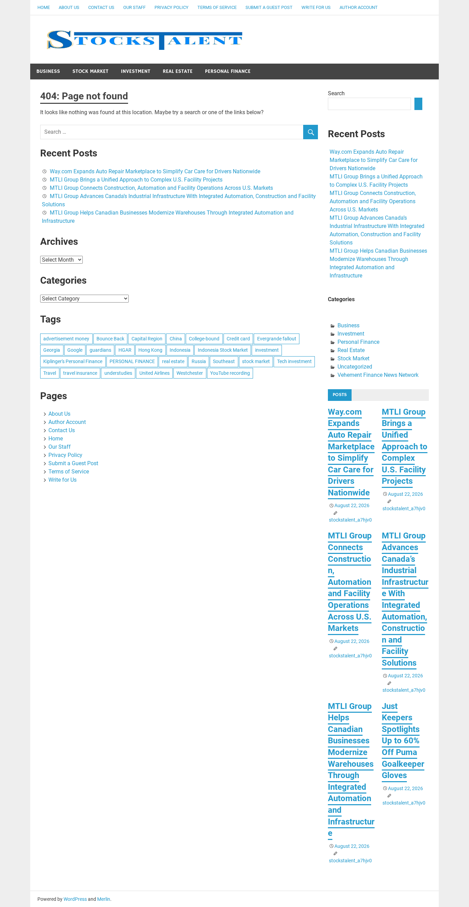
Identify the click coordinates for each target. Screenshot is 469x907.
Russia (199, 361)
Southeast (224, 361)
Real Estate (178, 71)
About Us (69, 7)
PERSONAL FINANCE (132, 361)
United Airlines (154, 373)
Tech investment (294, 361)
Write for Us (316, 7)
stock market (256, 361)
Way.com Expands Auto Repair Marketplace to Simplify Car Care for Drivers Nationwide (155, 171)
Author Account (359, 7)
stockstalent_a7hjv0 (350, 520)
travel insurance (80, 373)
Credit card (238, 338)
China (176, 338)
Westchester (189, 373)
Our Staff (134, 7)
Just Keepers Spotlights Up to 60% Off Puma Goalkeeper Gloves (403, 740)
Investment (135, 71)
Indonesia (180, 350)
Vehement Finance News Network (378, 375)
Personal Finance (228, 71)
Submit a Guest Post (269, 7)
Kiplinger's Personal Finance (72, 361)
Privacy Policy (171, 7)
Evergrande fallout (276, 338)
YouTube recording (230, 373)
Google (74, 350)
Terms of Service (217, 7)
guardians (100, 350)
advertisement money (66, 338)
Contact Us (101, 7)
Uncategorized (355, 366)
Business (48, 71)
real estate (173, 361)
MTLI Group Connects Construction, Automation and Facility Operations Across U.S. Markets (161, 188)
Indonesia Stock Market (223, 350)
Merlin (103, 899)
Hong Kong (150, 350)
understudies (118, 373)
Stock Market (90, 71)
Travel (49, 373)
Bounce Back (110, 338)
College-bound (204, 338)
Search (336, 93)
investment (267, 350)
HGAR (124, 350)
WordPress (75, 899)
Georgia (51, 350)
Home (43, 7)
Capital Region (146, 338)
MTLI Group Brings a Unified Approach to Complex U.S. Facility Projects (136, 179)
